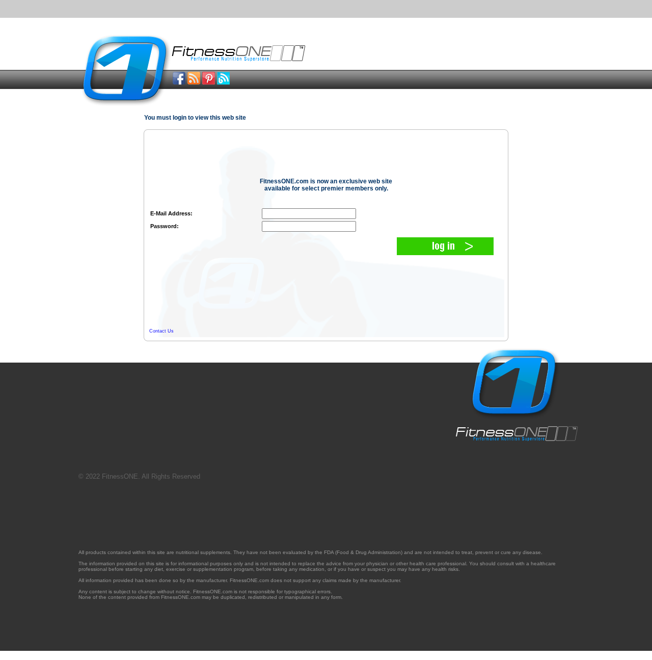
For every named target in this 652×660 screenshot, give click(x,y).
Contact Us (161, 331)
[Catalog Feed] (193, 81)
